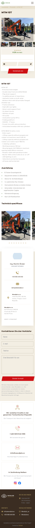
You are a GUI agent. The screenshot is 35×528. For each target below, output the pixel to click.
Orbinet (21, 525)
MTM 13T (20, 7)
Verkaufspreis (17, 50)
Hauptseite (5, 7)
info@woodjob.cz (17, 288)
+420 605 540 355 (17, 277)
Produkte (13, 7)
